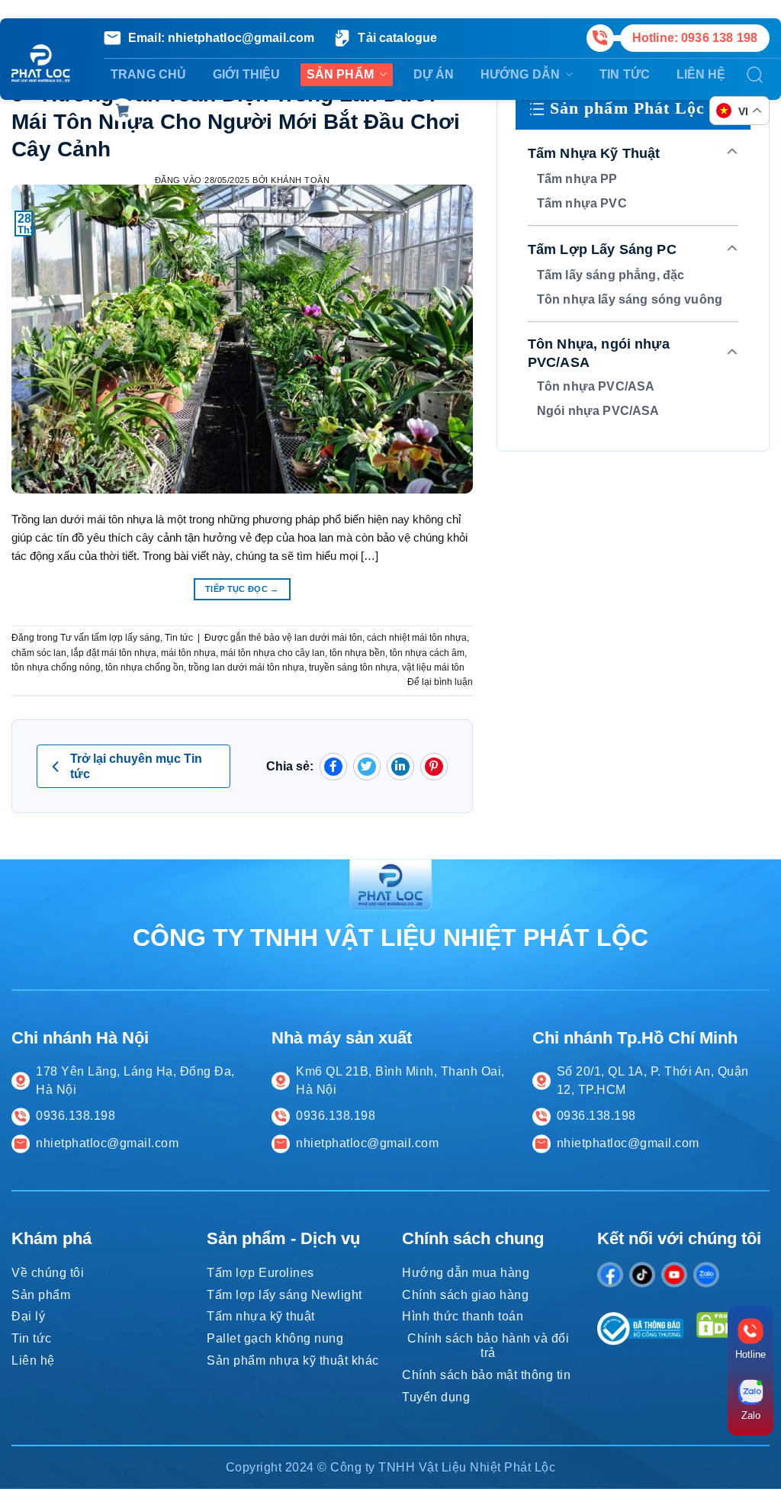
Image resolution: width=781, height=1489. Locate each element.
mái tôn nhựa (188, 653)
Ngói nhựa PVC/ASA (598, 410)
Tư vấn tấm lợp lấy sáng (110, 637)
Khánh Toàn (300, 180)
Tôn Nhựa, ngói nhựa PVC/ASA (599, 353)
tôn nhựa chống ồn (144, 667)
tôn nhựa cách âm (427, 653)
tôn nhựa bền (357, 653)
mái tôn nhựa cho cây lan (272, 653)
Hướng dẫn (520, 74)
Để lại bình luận (440, 682)
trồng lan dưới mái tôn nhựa (246, 667)
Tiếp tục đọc (242, 588)
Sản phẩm (340, 74)
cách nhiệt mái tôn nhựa (417, 637)
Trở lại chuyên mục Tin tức (136, 766)
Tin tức (624, 74)
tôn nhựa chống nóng (56, 667)
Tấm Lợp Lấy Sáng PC (602, 249)
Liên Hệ (701, 74)
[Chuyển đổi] (732, 152)
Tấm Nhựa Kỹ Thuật (594, 153)
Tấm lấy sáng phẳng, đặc (610, 275)
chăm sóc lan (38, 653)
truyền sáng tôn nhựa (353, 667)
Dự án (434, 74)
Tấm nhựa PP (577, 178)
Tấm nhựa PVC (582, 203)
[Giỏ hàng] (122, 110)
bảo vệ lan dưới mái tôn (313, 637)
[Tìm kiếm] (755, 75)
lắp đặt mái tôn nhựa (113, 653)
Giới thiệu (247, 74)
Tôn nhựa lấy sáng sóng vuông (629, 299)
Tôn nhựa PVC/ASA (595, 386)
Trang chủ (148, 74)
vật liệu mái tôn (433, 667)
